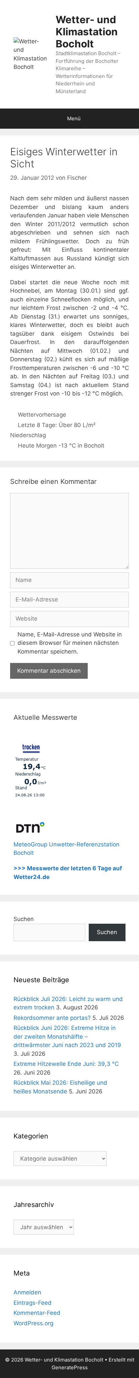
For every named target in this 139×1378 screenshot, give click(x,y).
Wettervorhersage (42, 414)
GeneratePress (70, 1367)
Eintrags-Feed (32, 1302)
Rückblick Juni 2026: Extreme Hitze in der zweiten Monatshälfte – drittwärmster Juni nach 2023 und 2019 (67, 1036)
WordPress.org (33, 1323)
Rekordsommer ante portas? (52, 1017)
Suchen (23, 919)
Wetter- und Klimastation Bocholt (87, 31)
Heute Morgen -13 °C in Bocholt (61, 445)
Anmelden (27, 1292)
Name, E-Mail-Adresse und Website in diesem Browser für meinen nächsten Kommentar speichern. (70, 643)
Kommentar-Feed (36, 1312)
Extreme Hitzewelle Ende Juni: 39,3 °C (66, 1063)
